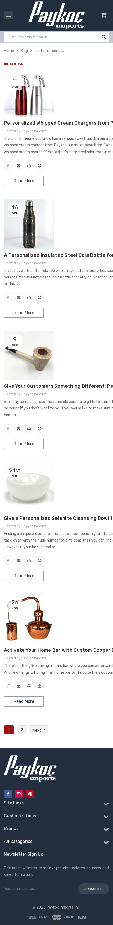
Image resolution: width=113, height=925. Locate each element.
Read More (24, 180)
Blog (24, 50)
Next (37, 730)
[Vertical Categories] (8, 15)
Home (9, 50)
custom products (49, 50)
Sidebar (16, 64)
